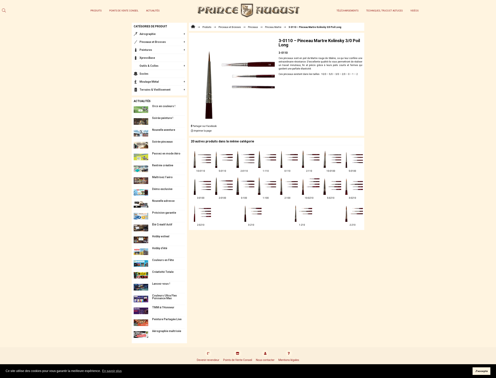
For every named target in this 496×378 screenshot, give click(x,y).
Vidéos (414, 10)
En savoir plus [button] (112, 371)
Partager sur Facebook (204, 126)
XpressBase (147, 57)
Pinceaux (253, 27)
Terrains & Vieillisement (155, 89)
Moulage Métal (149, 81)
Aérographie (148, 34)
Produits (96, 10)
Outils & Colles (149, 65)
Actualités (152, 10)
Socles (144, 73)
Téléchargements (347, 10)
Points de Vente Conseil (123, 10)
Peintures (146, 49)
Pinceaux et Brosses (153, 41)
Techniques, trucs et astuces (384, 10)
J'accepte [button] (481, 371)
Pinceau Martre (273, 27)
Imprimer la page (202, 130)
